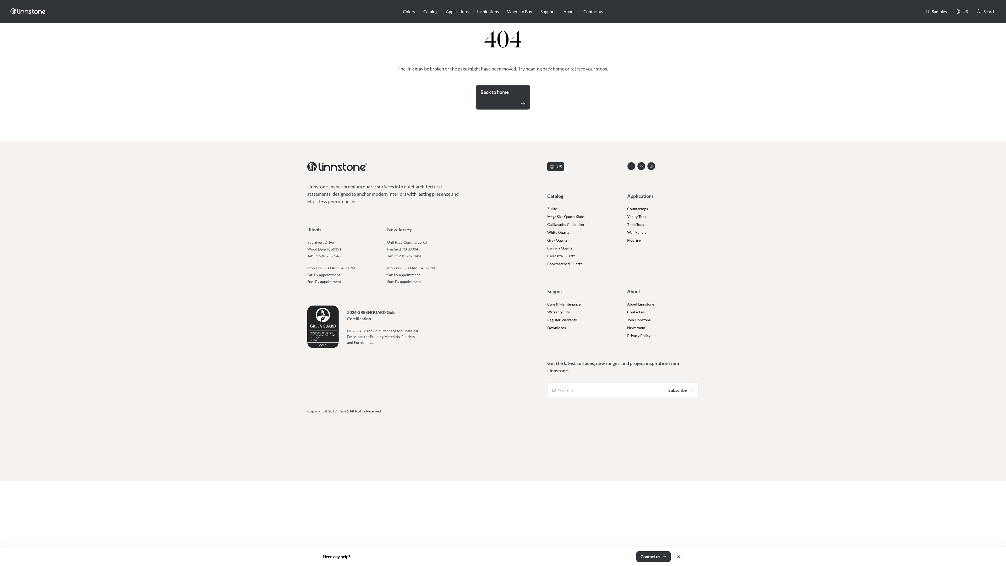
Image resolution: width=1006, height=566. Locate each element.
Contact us (593, 11)
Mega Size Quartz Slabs (565, 216)
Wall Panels (636, 232)
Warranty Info (558, 312)
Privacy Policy (638, 335)
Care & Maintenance (564, 304)
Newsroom (636, 327)
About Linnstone (640, 304)
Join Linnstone (639, 320)
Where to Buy (519, 11)
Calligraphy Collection (565, 224)
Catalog (430, 11)
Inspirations (488, 11)
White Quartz (558, 232)
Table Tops (635, 224)
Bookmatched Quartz (564, 264)
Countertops (637, 208)
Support (547, 11)
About (569, 11)
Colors (409, 11)
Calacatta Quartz (561, 256)
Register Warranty (562, 320)
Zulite (552, 208)
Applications (457, 11)
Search (989, 11)
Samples (939, 11)
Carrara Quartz (559, 248)
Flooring (634, 240)
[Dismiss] (678, 556)
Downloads (556, 327)
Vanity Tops (636, 216)
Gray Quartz (557, 240)
